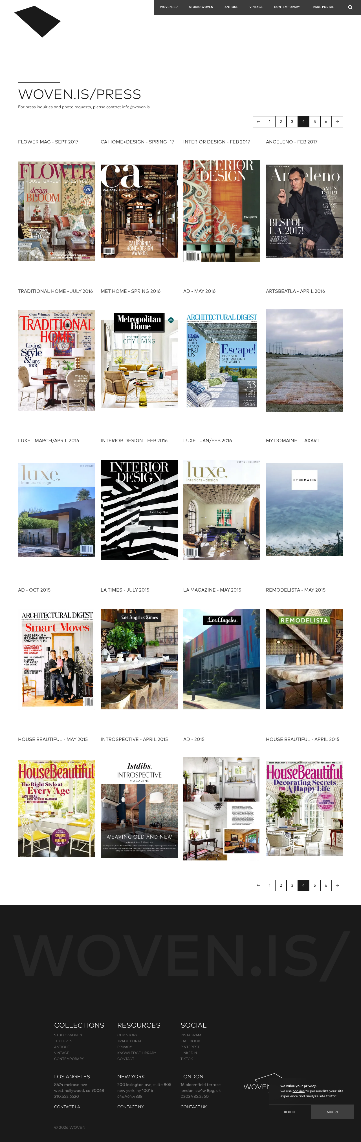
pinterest (189, 1047)
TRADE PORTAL (322, 7)
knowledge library (136, 1053)
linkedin (188, 1053)
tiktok (186, 1059)
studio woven (68, 1035)
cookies (299, 1091)
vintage (256, 7)
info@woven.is (136, 107)
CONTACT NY (130, 1107)
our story (127, 1035)
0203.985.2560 (194, 1097)
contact (125, 1059)
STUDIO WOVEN (201, 7)
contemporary (287, 7)
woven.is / (169, 7)
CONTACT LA (67, 1107)
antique (231, 7)
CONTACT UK (193, 1107)
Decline (290, 1112)
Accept (332, 1112)
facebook (190, 1041)
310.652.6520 (66, 1097)
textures (63, 1041)
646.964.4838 (129, 1097)
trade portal (130, 1041)
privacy (124, 1047)
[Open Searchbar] (350, 7)
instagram (190, 1035)
